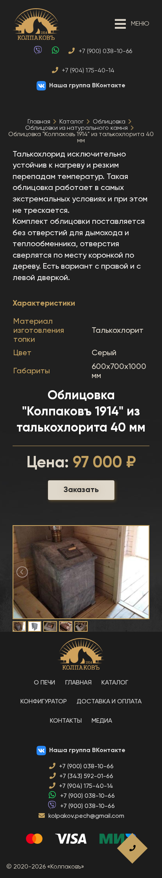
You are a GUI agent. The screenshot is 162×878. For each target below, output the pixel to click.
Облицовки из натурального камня (76, 128)
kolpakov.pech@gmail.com (86, 816)
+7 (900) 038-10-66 (104, 51)
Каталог (71, 122)
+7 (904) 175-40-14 (87, 71)
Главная (39, 122)
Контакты (66, 721)
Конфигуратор (43, 702)
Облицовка (109, 122)
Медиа (102, 721)
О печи (44, 683)
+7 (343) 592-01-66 (86, 776)
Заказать (81, 490)
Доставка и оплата (109, 702)
